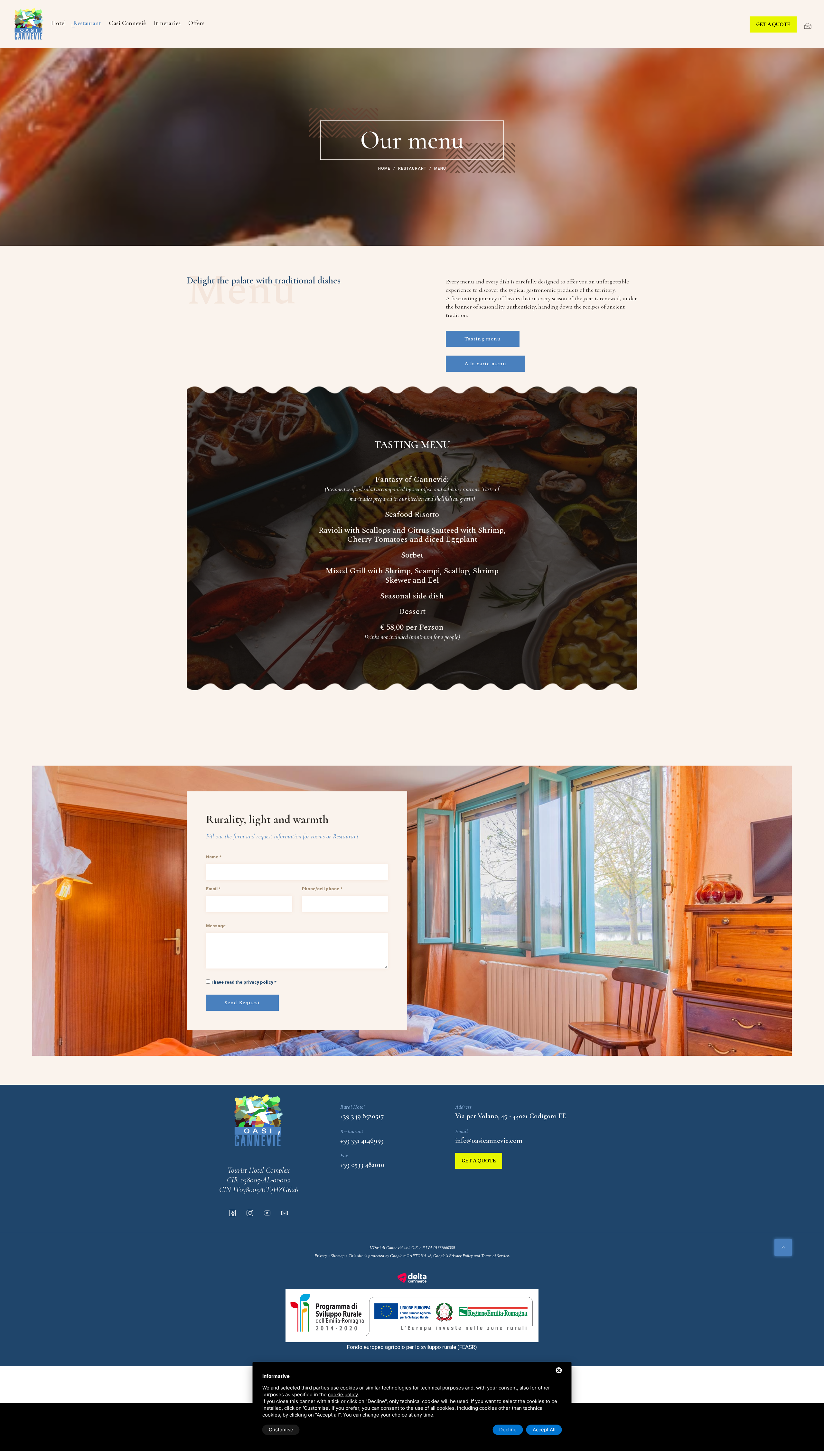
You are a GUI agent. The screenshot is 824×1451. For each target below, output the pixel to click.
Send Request (242, 1003)
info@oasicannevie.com (488, 1140)
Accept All (544, 1430)
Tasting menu (482, 339)
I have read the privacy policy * (243, 982)
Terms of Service (495, 1256)
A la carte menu (485, 364)
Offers (196, 23)
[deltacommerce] (412, 1277)
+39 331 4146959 (362, 1140)
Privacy (320, 1256)
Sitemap (338, 1256)
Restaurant (87, 23)
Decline (508, 1430)
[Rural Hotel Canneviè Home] (29, 24)
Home (384, 168)
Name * (213, 856)
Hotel (58, 23)
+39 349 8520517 (362, 1116)
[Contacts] (804, 26)
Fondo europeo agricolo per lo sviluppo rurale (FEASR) (412, 1347)
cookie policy (343, 1394)
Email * (213, 888)
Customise (281, 1430)
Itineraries (167, 23)
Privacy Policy (461, 1256)
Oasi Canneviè (127, 23)
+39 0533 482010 (362, 1164)
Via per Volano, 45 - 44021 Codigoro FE (510, 1116)
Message (216, 925)
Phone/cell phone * (322, 888)
